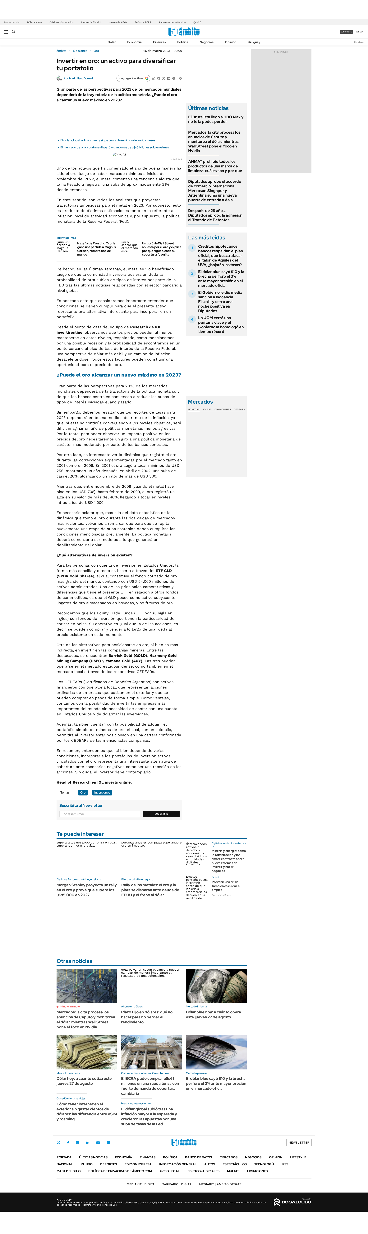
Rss (285, 1164)
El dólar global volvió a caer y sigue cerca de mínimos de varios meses (107, 140)
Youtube (98, 1142)
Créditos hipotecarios (61, 22)
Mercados (228, 1157)
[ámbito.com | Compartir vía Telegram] (173, 78)
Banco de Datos (198, 1157)
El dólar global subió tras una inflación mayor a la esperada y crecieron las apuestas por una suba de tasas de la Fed (149, 1116)
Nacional (65, 1164)
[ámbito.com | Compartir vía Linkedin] (168, 78)
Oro (96, 50)
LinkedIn (87, 1142)
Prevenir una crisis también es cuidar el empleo (226, 886)
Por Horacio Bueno (221, 895)
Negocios (207, 42)
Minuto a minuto (70, 1006)
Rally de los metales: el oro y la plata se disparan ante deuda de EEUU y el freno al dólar (150, 889)
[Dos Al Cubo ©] (292, 1202)
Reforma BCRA (143, 22)
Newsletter (359, 42)
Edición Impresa (138, 1164)
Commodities (222, 409)
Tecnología (264, 1164)
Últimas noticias (93, 1157)
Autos (209, 1164)
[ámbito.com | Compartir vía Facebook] (158, 78)
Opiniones (80, 50)
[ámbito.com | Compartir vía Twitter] (163, 78)
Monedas (194, 409)
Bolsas (207, 409)
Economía (134, 42)
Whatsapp (108, 1142)
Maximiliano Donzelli (81, 78)
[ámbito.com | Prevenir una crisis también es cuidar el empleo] (197, 887)
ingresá (359, 32)
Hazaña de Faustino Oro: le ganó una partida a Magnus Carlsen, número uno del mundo (96, 249)
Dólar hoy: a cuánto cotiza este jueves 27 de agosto (84, 1081)
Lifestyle (298, 1157)
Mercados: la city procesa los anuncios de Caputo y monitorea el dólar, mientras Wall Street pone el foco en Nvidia (214, 141)
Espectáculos (235, 1164)
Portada (64, 1157)
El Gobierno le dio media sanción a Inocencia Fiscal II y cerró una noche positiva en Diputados (220, 301)
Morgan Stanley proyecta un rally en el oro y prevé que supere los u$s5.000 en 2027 (87, 889)
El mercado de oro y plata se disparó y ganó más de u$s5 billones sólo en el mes (114, 147)
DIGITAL (142, 1184)
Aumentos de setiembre (172, 22)
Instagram (77, 1142)
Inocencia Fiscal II (91, 22)
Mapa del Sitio (69, 1171)
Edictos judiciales (203, 1171)
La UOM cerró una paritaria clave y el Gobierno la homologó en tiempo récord (221, 324)
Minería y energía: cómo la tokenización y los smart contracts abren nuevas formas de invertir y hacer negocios (229, 861)
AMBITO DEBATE (220, 1184)
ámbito (62, 50)
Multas (233, 1171)
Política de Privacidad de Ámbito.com (120, 1171)
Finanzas (159, 42)
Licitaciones (257, 1171)
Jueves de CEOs (118, 22)
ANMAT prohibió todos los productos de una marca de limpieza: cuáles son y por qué (215, 166)
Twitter (58, 1142)
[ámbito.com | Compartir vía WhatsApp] (153, 78)
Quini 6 (197, 22)
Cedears (239, 409)
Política (182, 42)
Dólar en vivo (34, 22)
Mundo (86, 1164)
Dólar (112, 42)
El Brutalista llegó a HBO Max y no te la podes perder (216, 119)
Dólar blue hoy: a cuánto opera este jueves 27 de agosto (213, 1015)
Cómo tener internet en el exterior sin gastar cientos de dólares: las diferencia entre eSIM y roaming (87, 1111)
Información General (178, 1164)
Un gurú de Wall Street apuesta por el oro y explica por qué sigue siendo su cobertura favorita (161, 249)
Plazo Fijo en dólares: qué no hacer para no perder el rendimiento (146, 1017)
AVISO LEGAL (169, 1171)
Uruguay (254, 42)
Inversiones (102, 792)
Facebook (68, 1142)
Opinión (230, 42)
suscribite (346, 32)
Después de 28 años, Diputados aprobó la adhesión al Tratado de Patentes (215, 215)
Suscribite (161, 814)
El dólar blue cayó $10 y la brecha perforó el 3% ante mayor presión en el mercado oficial (221, 278)
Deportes (108, 1164)
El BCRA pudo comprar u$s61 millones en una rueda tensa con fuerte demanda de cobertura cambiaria (150, 1086)
